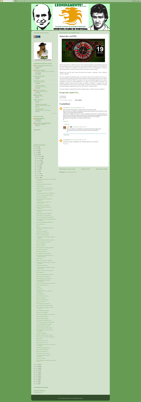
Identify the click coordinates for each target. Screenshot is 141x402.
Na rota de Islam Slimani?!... (42, 349)
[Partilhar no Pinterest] (81, 100)
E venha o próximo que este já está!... (45, 270)
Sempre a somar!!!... (41, 245)
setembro (39, 162)
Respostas (67, 124)
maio (38, 169)
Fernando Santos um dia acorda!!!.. (44, 327)
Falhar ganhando (38, 66)
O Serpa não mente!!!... (41, 251)
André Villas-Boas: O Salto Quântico (43, 110)
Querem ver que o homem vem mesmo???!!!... (43, 202)
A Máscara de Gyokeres (41, 104)
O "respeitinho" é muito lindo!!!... (43, 253)
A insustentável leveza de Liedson (44, 65)
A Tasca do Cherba (40, 85)
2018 (36, 370)
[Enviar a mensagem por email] (75, 100)
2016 (36, 374)
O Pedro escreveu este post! (41, 91)
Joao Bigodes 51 (67, 139)
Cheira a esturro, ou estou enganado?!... (45, 336)
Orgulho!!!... (39, 287)
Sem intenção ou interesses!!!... (43, 303)
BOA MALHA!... (38, 119)
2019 (36, 368)
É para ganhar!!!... (40, 272)
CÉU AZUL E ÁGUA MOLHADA (42, 123)
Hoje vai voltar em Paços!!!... (43, 296)
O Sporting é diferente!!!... (42, 265)
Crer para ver (38, 100)
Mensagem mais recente (67, 169)
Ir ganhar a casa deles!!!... (42, 312)
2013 (36, 379)
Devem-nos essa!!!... (41, 301)
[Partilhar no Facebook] (79, 100)
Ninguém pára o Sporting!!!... (43, 233)
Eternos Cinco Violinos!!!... (42, 351)
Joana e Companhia (40, 90)
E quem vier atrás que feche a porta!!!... (45, 239)
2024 (36, 150)
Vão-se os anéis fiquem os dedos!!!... (45, 222)
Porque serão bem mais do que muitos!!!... (46, 283)
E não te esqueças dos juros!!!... (43, 241)
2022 (36, 154)
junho (38, 167)
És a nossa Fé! (39, 99)
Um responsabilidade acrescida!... (44, 324)
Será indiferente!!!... (40, 294)
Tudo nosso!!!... (39, 258)
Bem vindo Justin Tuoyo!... (42, 249)
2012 (36, 381)
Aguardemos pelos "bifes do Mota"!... (45, 305)
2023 (36, 152)
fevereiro (39, 175)
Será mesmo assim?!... (41, 297)
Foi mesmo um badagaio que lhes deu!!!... (46, 314)
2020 (36, 366)
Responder (65, 121)
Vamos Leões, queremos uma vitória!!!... (45, 322)
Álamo (68, 126)
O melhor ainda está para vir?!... (43, 347)
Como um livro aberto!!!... (42, 197)
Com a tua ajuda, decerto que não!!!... (45, 217)
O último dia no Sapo (39, 82)
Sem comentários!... (41, 224)
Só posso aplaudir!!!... (41, 243)
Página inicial (85, 169)
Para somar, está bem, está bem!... (44, 260)
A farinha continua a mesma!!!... (43, 326)
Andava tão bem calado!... (42, 316)
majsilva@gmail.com (38, 392)
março (38, 173)
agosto (38, 164)
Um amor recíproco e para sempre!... (45, 195)
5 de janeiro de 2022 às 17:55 (79, 139)
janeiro (38, 177)
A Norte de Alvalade (40, 70)
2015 (36, 376)
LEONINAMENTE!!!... (40, 118)
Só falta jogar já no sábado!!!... (43, 205)
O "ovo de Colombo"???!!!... (42, 285)
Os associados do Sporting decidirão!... (45, 247)
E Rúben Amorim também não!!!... (44, 320)
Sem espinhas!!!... (40, 186)
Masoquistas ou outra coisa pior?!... (44, 213)
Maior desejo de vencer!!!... (42, 342)
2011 (36, 383)
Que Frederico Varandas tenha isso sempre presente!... (44, 256)
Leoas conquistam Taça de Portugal (43, 105)
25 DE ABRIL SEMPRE (40, 124)
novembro (39, 158)
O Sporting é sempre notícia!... (43, 353)
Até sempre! (38, 77)
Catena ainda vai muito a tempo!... (44, 278)
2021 (36, 364)
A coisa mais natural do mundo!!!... (44, 184)
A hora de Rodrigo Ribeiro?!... (43, 310)
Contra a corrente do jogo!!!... (43, 234)
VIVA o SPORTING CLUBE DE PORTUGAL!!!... (43, 281)
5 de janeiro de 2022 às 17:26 (77, 107)
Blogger (81, 398)
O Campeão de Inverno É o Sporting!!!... (45, 193)
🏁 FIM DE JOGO (39, 96)
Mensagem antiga (101, 169)
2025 (36, 148)
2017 (36, 372)
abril (38, 171)
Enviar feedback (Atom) (70, 172)
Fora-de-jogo (38, 95)
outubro (38, 160)
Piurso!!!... (38, 226)
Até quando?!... (39, 289)
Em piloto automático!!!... (42, 333)
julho (38, 166)
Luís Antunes (66, 107)
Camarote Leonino (40, 80)
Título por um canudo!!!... (42, 231)
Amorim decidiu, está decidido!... (43, 215)
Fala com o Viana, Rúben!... (42, 318)
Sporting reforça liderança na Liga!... (44, 335)
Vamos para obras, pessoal (41, 86)
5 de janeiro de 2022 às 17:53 (79, 126)
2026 (36, 147)
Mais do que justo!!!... (41, 358)
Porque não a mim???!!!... (42, 340)
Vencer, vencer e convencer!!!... (43, 276)
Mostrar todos (54, 113)
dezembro (39, 156)
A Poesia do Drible (40, 76)
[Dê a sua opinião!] (77, 100)
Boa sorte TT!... (40, 182)
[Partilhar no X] (78, 100)
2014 (36, 378)
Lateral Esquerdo (39, 109)
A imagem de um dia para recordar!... (45, 188)
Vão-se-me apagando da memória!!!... (45, 274)
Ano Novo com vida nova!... (42, 299)
